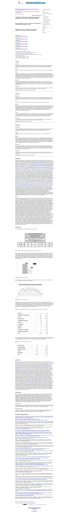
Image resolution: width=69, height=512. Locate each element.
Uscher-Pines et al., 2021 (32, 182)
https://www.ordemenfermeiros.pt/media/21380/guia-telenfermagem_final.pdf (26, 458)
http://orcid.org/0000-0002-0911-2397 (22, 36)
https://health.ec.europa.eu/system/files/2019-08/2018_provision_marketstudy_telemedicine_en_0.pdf (31, 438)
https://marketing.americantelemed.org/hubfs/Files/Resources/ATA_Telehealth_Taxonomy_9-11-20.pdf (30, 419)
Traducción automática (47, 23)
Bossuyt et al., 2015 (38, 250)
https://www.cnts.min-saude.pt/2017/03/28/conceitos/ (40, 456)
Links (33, 417)
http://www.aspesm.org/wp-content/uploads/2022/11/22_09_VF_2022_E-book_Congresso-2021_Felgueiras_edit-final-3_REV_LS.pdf (30, 464)
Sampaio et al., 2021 (38, 364)
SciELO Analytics (46, 12)
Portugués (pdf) (46, 16)
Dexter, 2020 (51, 178)
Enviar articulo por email (47, 24)
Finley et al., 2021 (25, 179)
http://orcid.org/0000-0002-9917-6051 (22, 41)
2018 (20, 169)
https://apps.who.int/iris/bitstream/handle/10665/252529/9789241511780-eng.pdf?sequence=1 (39, 490)
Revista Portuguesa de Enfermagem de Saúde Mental (27, 9)
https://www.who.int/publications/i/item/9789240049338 (23, 495)
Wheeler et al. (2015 (41, 379)
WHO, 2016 (22, 164)
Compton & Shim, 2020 (31, 379)
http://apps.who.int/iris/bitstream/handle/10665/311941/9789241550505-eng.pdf (29, 493)
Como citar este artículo (47, 20)
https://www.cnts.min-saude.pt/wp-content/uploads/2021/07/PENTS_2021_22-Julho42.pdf (32, 479)
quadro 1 (30, 303)
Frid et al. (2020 (24, 369)
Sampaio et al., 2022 (43, 364)
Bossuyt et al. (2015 (44, 216)
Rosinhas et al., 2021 (26, 389)
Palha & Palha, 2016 (39, 375)
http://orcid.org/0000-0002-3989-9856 (22, 46)
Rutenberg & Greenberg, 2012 (46, 183)
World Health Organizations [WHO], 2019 (38, 162)
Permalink (45, 32)
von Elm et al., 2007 (24, 199)
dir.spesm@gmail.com (34, 511)
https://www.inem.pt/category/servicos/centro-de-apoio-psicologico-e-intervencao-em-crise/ (28, 449)
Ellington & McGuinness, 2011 (19, 179)
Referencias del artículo (47, 19)
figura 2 (20, 258)
